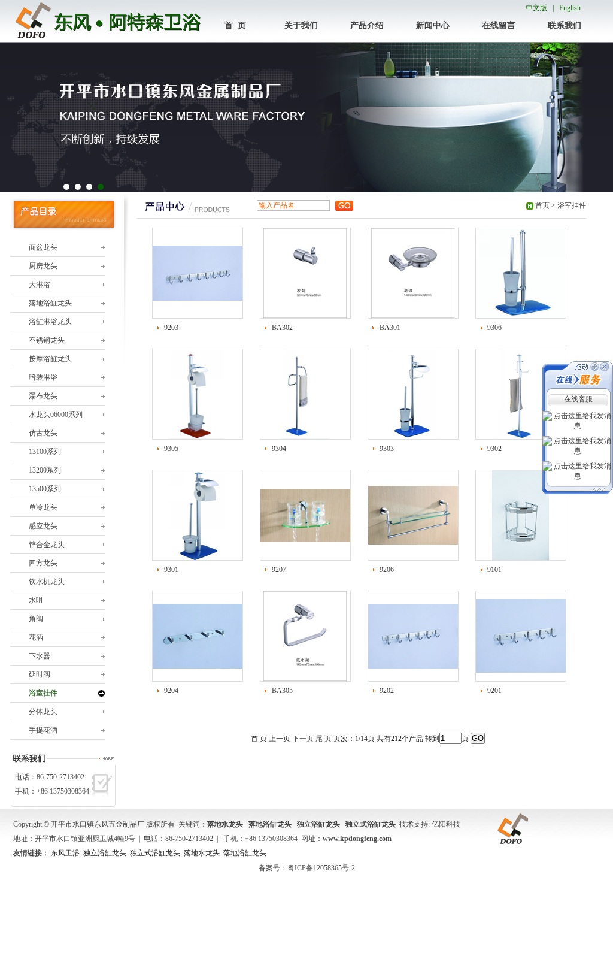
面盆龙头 (43, 247)
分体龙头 (43, 711)
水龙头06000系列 (56, 414)
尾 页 (323, 738)
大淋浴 (39, 284)
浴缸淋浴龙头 (50, 321)
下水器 (39, 656)
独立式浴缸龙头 (155, 853)
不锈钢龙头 (47, 340)
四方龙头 (43, 563)
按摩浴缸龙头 (50, 359)
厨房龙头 (43, 266)
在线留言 (498, 25)
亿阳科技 (446, 824)
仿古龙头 (43, 433)
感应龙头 (43, 526)
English (570, 8)
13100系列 (45, 451)
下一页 (303, 738)
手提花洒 (43, 730)
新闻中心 (433, 25)
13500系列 (45, 489)
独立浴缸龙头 (104, 853)
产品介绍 (367, 25)
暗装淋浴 (43, 377)
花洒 (36, 637)
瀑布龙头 (43, 396)
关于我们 (301, 25)
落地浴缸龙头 (50, 303)
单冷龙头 (43, 507)
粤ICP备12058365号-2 (321, 868)
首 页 (235, 25)
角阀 (36, 619)
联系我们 (564, 25)
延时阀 (39, 674)
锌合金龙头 (47, 544)
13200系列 (45, 470)
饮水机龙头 (47, 581)
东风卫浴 (65, 853)
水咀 (36, 600)
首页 (542, 205)
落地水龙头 (202, 853)
